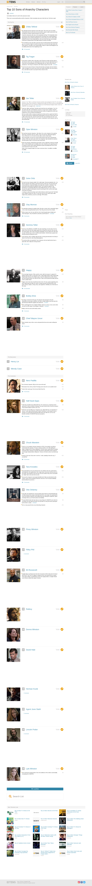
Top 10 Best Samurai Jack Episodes (74, 843)
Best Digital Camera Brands (72, 24)
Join (62, 1)
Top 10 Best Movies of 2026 (72, 14)
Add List (38, 1)
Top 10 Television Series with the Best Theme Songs (48, 835)
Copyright (26, 881)
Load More (35, 789)
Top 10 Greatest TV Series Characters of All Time (74, 811)
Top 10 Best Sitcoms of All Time (49, 810)
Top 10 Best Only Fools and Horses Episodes (74, 852)
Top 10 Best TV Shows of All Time (22, 811)
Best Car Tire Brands (70, 32)
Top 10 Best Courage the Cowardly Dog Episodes (21, 852)
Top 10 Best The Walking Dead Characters (75, 819)
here (71, 218)
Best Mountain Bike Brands (72, 29)
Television (16, 6)
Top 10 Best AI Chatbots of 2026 (73, 16)
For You (44, 1)
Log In (58, 1)
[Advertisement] (35, 85)
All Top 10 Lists (9, 6)
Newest (33, 1)
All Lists (28, 1)
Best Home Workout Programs (73, 27)
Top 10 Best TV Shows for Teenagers (74, 827)
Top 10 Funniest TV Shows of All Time (22, 827)
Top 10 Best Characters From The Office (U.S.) (22, 835)
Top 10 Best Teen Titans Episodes (47, 843)
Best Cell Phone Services (71, 22)
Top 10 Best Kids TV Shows (22, 818)
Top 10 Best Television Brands (49, 818)
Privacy (21, 881)
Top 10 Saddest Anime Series (22, 843)
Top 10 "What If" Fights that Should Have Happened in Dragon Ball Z (48, 853)
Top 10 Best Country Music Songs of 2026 (74, 11)
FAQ (29, 881)
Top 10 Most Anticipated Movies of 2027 (74, 19)
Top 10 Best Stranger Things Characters (74, 835)
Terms (18, 881)
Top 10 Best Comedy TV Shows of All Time (49, 827)
